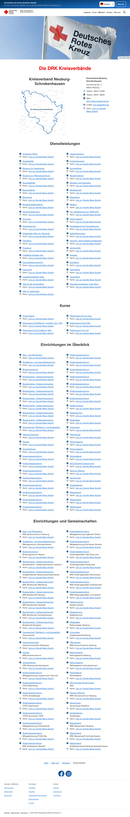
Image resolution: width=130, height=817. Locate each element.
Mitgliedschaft (75, 190)
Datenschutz (57, 792)
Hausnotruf (27, 269)
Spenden (73, 255)
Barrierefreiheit (34, 799)
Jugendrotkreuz (29, 449)
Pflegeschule (75, 434)
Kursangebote (28, 315)
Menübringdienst (77, 175)
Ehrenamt (27, 219)
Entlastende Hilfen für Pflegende (36, 233)
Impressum (57, 795)
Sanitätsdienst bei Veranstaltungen (84, 226)
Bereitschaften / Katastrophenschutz (38, 376)
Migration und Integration (80, 182)
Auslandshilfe (28, 161)
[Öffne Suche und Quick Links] (124, 12)
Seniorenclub (75, 477)
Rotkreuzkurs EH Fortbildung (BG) (37, 330)
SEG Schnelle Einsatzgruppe (82, 463)
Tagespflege (75, 269)
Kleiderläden (75, 420)
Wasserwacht (75, 492)
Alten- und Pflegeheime (32, 355)
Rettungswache (76, 441)
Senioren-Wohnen (77, 470)
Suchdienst (74, 262)
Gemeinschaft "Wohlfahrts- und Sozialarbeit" (41, 427)
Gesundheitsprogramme (33, 262)
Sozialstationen (76, 485)
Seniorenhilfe (75, 247)
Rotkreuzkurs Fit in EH (79, 330)
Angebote (87, 12)
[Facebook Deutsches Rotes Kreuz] (61, 774)
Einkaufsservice (29, 226)
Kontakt (31, 803)
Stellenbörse (8, 792)
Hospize (26, 441)
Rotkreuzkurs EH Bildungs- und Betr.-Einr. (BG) (43, 323)
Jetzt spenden (9, 788)
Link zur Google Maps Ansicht (96, 110)
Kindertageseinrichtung (32, 456)
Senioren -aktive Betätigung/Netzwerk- (86, 240)
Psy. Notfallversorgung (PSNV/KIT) (84, 211)
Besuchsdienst (29, 190)
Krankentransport (77, 161)
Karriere (109, 12)
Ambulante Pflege (30, 153)
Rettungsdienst (76, 219)
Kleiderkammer (76, 412)
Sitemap (56, 788)
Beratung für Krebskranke (33, 168)
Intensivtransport (77, 153)
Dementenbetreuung (31, 211)
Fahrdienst (27, 240)
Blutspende (27, 197)
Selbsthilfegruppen (77, 233)
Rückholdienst (76, 456)
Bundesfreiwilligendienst (33, 204)
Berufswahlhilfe (29, 182)
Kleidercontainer (76, 405)
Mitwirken (101, 12)
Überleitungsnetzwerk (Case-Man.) (84, 284)
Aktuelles (32, 792)
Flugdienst (27, 247)
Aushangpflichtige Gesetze (38, 795)
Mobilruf (73, 204)
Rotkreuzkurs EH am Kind (81, 315)
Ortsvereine (75, 427)
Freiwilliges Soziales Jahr (33, 255)
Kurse (94, 12)
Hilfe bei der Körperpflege (33, 284)
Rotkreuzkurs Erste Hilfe (80, 323)
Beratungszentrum (30, 369)
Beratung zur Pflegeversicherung (36, 175)
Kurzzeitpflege (76, 168)
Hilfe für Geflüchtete (31, 291)
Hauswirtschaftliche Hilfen (33, 276)
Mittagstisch (75, 197)
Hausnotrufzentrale (31, 434)
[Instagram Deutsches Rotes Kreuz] (69, 774)
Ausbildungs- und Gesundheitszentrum (39, 362)
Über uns (117, 12)
